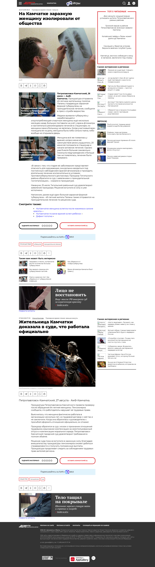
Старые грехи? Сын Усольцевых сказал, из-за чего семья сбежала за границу (121, 96)
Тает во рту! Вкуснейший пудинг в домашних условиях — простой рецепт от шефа (121, 88)
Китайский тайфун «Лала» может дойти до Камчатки (117, 37)
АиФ (20, 80)
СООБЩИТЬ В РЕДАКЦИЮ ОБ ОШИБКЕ (96, 525)
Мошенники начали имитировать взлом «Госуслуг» (119, 149)
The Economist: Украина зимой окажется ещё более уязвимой (118, 125)
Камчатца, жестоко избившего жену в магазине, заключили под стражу (117, 57)
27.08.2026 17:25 (24, 318)
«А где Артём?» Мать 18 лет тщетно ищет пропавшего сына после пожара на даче (121, 80)
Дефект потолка (44, 216)
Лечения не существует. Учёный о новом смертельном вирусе (120, 71)
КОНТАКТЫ (76, 525)
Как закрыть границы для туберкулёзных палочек (38, 270)
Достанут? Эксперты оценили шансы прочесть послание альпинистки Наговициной (122, 104)
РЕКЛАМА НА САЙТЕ (47, 525)
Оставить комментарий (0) (78, 225)
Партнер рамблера (61, 558)
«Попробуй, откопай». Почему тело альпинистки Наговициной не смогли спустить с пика (121, 340)
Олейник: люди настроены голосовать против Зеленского (119, 133)
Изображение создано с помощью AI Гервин (36, 388)
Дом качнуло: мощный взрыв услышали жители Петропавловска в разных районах (117, 18)
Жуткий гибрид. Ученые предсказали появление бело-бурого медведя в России (122, 332)
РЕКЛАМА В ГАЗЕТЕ (63, 525)
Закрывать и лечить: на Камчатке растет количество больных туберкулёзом (41, 263)
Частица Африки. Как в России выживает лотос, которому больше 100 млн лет (121, 356)
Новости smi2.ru (27, 311)
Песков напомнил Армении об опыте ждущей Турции (121, 141)
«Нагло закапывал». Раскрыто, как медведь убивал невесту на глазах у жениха (121, 324)
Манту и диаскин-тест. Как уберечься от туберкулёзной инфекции (40, 279)
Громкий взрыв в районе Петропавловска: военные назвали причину (116, 28)
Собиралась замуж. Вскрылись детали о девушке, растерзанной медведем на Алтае (120, 348)
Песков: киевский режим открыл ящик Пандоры (119, 157)
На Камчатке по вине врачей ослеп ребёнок (58, 214)
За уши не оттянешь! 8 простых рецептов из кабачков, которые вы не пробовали (122, 364)
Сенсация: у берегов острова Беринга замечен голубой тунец (116, 47)
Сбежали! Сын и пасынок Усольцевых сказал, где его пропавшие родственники (122, 112)
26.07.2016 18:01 (24, 10)
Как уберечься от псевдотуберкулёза (75, 262)
